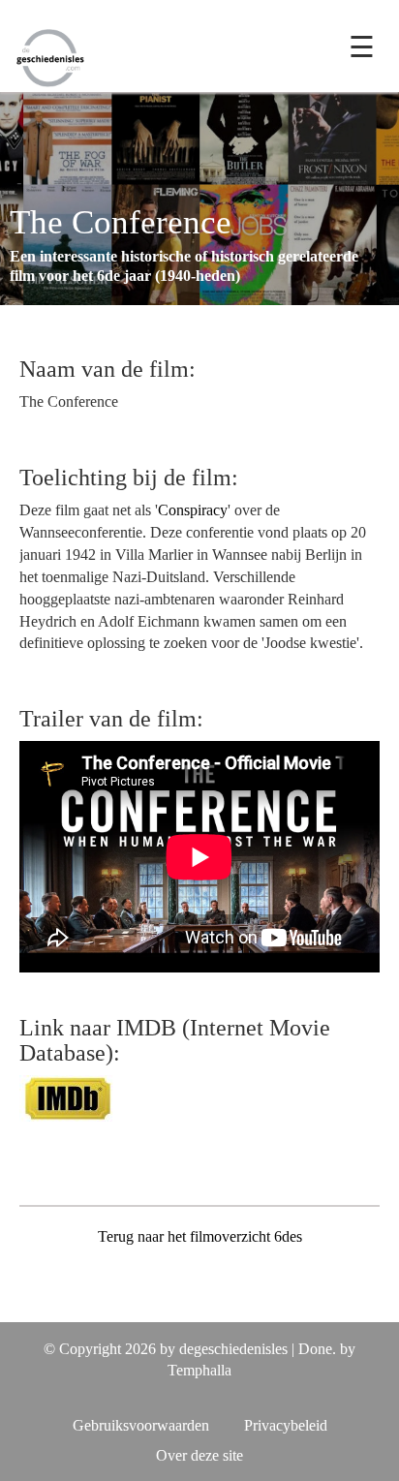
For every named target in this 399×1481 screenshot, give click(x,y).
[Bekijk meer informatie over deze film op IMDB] (67, 1097)
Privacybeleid (285, 1425)
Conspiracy (193, 510)
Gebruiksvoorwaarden (141, 1425)
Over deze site (199, 1455)
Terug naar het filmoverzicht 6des (200, 1236)
